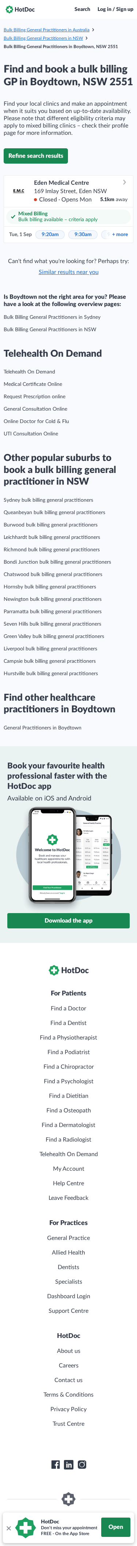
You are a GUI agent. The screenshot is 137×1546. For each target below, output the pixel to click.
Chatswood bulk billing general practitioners (53, 574)
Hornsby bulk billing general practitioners (50, 587)
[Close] (8, 1528)
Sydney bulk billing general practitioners (48, 500)
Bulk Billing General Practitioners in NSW (43, 38)
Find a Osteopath (68, 1110)
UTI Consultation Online (31, 434)
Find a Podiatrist (68, 1052)
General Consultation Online (35, 409)
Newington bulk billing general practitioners (53, 599)
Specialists (68, 1282)
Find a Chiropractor (68, 1067)
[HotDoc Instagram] (81, 1464)
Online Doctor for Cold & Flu (36, 421)
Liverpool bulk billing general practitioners (50, 648)
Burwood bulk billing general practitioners (51, 525)
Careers (69, 1366)
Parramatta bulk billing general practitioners (53, 611)
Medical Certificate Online (33, 384)
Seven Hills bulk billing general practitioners (52, 624)
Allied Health (68, 1253)
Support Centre (68, 1311)
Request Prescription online (34, 396)
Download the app (68, 921)
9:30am (83, 234)
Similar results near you (69, 272)
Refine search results (35, 156)
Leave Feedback (68, 1198)
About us (68, 1351)
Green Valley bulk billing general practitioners (54, 636)
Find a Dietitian (68, 1096)
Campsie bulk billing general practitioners (50, 661)
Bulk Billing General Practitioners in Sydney (52, 317)
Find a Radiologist (68, 1140)
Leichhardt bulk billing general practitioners (52, 537)
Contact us (68, 1380)
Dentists (68, 1267)
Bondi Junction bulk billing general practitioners (57, 562)
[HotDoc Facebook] (55, 1464)
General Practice (68, 1238)
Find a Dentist (68, 1023)
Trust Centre (68, 1424)
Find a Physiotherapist (68, 1038)
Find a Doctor (68, 1008)
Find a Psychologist (69, 1081)
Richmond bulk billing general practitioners (52, 549)
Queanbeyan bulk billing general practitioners (54, 512)
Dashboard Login (68, 1296)
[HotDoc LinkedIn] (68, 1464)
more (120, 234)
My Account (68, 1169)
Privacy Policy (68, 1409)
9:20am (50, 234)
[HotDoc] (20, 9)
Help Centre (68, 1183)
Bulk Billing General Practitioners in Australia (47, 30)
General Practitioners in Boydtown (42, 728)
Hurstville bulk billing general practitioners (51, 673)
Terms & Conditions (68, 1395)
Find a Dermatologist (68, 1125)
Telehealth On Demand (29, 372)
